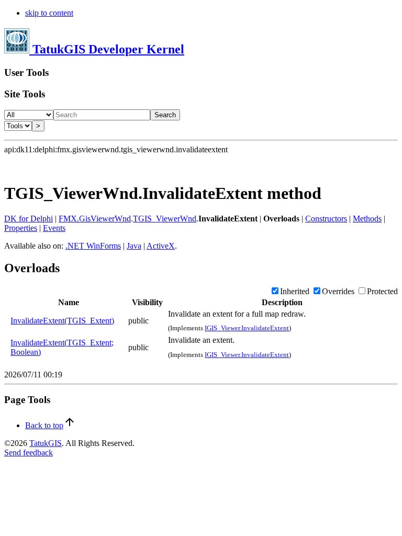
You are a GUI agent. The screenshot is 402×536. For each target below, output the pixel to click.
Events (54, 228)
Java (134, 245)
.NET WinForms (93, 245)
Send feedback (28, 452)
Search (165, 115)
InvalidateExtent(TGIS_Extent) (62, 320)
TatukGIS (45, 443)
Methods (367, 218)
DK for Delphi (28, 218)
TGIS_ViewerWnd (164, 218)
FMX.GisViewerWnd (95, 218)
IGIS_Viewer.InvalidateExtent (247, 328)
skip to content (49, 12)
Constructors (326, 218)
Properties (20, 228)
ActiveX (161, 245)
